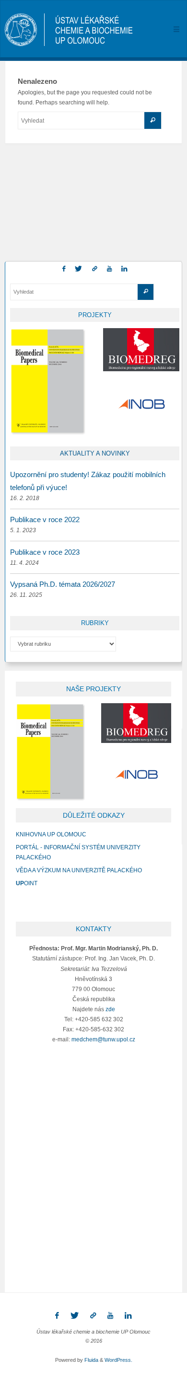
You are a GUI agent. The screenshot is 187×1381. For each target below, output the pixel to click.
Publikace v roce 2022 (45, 519)
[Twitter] (78, 269)
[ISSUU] (94, 269)
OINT (26, 883)
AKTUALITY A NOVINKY (95, 453)
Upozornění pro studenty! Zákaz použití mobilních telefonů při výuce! (87, 480)
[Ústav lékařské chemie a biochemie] (69, 29)
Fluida (90, 1360)
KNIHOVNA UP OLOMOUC (51, 834)
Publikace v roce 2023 (45, 552)
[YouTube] (109, 269)
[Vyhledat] (152, 120)
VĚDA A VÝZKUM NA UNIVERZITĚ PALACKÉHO (79, 870)
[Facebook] (64, 269)
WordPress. (118, 1360)
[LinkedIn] (124, 269)
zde (110, 1009)
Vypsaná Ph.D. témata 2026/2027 (62, 584)
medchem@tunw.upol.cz (103, 1039)
